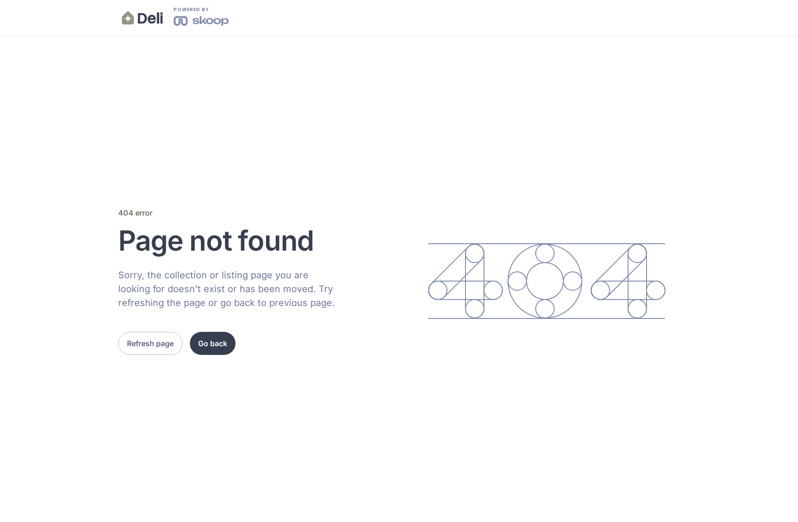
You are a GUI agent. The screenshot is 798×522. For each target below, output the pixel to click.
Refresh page (150, 343)
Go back (212, 343)
